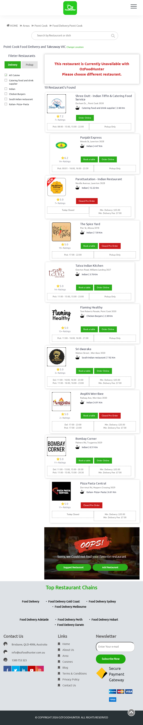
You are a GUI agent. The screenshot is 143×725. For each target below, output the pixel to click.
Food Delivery (30, 601)
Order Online (85, 117)
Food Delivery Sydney (102, 601)
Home (66, 644)
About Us (68, 650)
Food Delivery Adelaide (34, 619)
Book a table (89, 159)
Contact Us (69, 685)
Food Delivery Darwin (70, 625)
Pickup (29, 64)
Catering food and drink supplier (21, 82)
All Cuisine (14, 75)
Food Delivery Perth (70, 619)
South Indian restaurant (21, 99)
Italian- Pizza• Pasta (19, 104)
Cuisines (67, 662)
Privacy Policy (70, 679)
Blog (65, 667)
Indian (12, 89)
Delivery (12, 64)
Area (65, 656)
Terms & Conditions (74, 673)
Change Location (75, 47)
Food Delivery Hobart (105, 619)
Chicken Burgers (17, 94)
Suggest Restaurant (73, 567)
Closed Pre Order (87, 201)
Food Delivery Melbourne (70, 607)
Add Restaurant (110, 567)
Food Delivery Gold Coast (64, 601)
